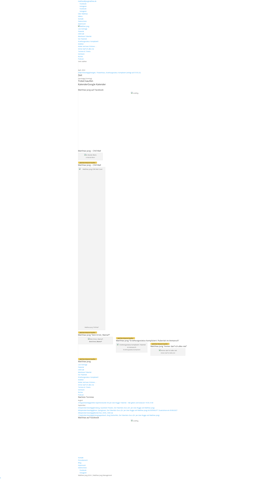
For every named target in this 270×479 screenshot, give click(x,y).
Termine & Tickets (84, 51)
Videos (80, 16)
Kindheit (81, 44)
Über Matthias (83, 14)
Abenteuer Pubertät (84, 36)
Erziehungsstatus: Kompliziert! (88, 41)
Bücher (80, 56)
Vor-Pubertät (82, 39)
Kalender (83, 84)
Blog (79, 463)
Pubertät (81, 31)
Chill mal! (81, 34)
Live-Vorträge (82, 29)
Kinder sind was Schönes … (87, 46)
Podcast (81, 59)
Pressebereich (83, 460)
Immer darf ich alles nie (86, 49)
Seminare (81, 54)
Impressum (82, 24)
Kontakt (80, 19)
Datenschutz (82, 21)
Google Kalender (97, 84)
